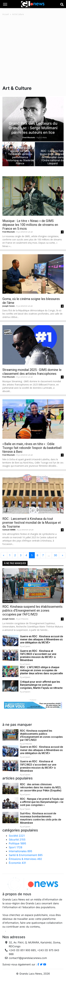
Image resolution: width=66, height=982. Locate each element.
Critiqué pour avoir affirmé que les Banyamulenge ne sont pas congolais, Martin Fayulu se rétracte (41, 684)
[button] (8, 705)
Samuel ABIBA (9, 529)
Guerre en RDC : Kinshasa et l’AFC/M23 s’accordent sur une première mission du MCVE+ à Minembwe (38, 655)
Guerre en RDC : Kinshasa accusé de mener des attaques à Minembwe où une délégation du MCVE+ (41, 639)
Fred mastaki (8, 232)
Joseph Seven (8, 306)
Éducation (7, 601)
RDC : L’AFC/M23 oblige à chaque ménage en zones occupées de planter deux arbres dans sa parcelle (41, 670)
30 (55, 555)
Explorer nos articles (15, 869)
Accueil (5, 14)
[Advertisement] (33, 50)
